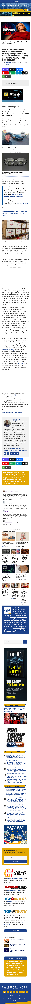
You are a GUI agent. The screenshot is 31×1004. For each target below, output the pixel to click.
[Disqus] (15, 507)
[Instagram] (23, 992)
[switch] (29, 10)
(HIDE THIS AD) (18, 21)
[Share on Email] (6, 76)
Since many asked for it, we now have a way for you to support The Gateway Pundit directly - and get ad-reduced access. (15, 619)
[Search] (25, 642)
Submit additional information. (12, 412)
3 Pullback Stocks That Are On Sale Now (17, 945)
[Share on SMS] (3, 76)
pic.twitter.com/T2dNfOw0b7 (13, 197)
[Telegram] (20, 992)
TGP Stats (15, 931)
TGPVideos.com (12, 902)
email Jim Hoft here (15, 448)
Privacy (21, 999)
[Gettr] (8, 992)
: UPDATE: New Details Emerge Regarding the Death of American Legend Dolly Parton (16, 820)
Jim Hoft (16, 420)
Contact (16, 999)
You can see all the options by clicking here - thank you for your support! (15, 630)
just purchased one (21, 395)
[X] (11, 992)
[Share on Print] (9, 76)
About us (10, 999)
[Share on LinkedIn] (20, 72)
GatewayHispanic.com (14, 878)
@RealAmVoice (17, 195)
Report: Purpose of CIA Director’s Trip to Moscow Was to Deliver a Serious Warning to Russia (16, 781)
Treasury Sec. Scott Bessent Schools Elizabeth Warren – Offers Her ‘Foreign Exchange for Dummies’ (16, 764)
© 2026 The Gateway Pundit (15, 996)
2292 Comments (10, 65)
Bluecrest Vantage (8, 350)
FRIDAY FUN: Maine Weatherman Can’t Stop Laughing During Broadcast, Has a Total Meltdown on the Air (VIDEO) (16, 770)
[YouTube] (27, 992)
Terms (26, 999)
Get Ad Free (15, 1000)
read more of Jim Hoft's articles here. (15, 450)
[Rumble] (17, 992)
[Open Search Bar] (24, 10)
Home (4, 999)
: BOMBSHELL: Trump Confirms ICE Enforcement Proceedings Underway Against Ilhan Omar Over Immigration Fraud (16, 814)
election (4, 243)
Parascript (21, 363)
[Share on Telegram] (17, 72)
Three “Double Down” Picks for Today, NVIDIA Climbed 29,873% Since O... (18, 950)
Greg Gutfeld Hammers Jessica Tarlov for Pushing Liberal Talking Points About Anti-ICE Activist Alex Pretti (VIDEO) (17, 775)
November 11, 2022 (22, 204)
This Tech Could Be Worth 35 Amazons (17, 940)
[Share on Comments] (26, 72)
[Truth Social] (4, 992)
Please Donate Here (15, 958)
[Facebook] (14, 992)
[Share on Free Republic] (23, 72)
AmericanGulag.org (13, 891)
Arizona (4, 110)
